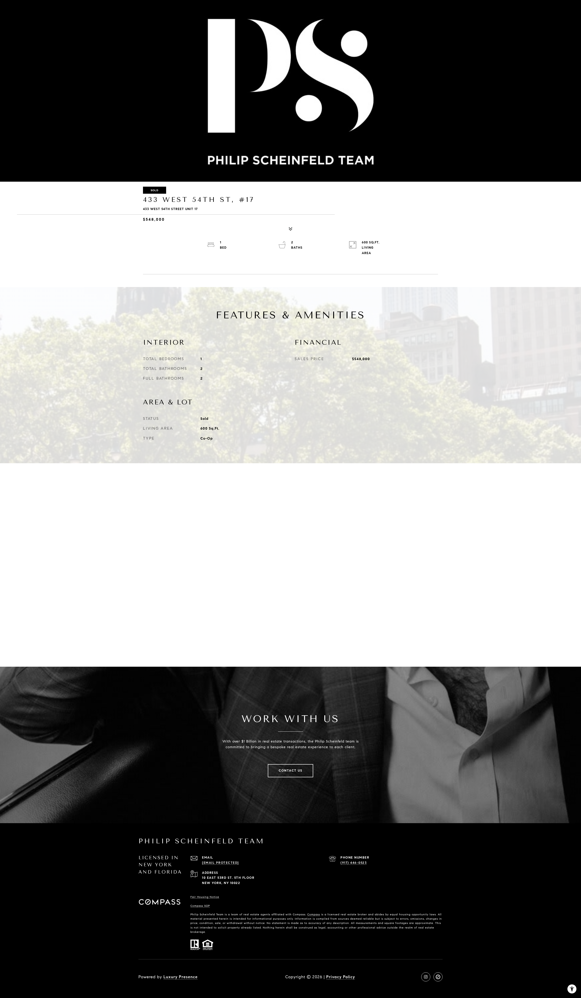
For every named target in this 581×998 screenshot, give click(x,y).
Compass (313, 914)
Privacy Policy (340, 976)
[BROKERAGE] (438, 976)
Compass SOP (200, 905)
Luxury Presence (180, 976)
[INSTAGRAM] (425, 976)
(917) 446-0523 (353, 863)
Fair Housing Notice (204, 897)
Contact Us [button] (290, 771)
